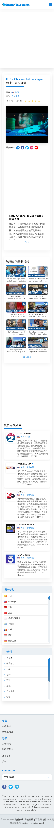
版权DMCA (7, 749)
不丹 (10, 596)
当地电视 (10, 691)
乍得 (10, 630)
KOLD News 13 (24, 464)
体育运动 (10, 664)
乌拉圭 (11, 624)
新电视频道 (7, 732)
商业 (8, 680)
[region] (27, 619)
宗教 (8, 686)
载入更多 (27, 357)
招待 (8, 697)
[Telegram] (17, 787)
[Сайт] (18, 147)
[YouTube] (36, 147)
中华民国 (12, 602)
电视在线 (6, 726)
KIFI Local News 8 (25, 525)
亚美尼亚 (12, 641)
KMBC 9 (21, 492)
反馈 (4, 761)
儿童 (8, 669)
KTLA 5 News (23, 555)
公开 (8, 675)
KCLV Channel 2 (25, 434)
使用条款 (6, 756)
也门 (10, 635)
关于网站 (6, 744)
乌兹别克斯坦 (14, 618)
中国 (10, 607)
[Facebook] (22, 147)
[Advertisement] (27, 39)
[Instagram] (31, 147)
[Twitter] (27, 147)
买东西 (9, 658)
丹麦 (10, 613)
